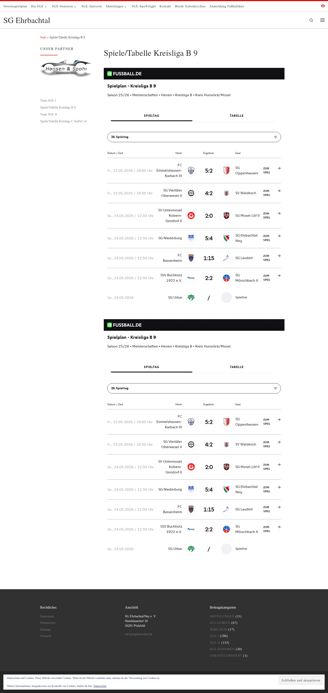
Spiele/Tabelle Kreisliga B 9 (58, 107)
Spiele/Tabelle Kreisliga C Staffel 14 (63, 121)
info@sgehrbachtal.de (138, 634)
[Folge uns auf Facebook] (323, 6)
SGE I (214, 636)
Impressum (47, 616)
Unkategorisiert (226, 655)
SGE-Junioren (222, 649)
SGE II (215, 642)
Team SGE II (48, 114)
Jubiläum (218, 629)
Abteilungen (222, 616)
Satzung (45, 629)
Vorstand (45, 636)
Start (43, 37)
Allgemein (220, 622)
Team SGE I (48, 100)
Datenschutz (47, 622)
